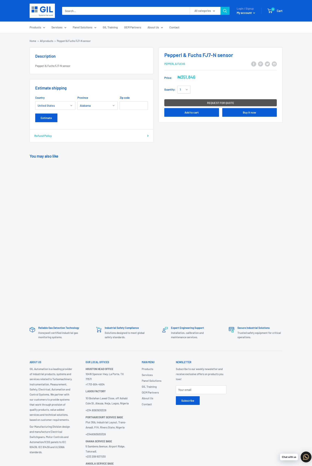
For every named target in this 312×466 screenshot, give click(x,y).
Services (56, 27)
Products (35, 27)
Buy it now (249, 112)
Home (33, 40)
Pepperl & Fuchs (174, 64)
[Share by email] (274, 64)
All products (46, 40)
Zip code (125, 97)
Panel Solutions (82, 27)
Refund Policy (43, 135)
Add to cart (192, 112)
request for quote (220, 103)
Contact (174, 27)
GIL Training (110, 27)
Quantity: (169, 89)
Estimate (46, 117)
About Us (153, 27)
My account (244, 12)
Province (82, 97)
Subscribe (187, 400)
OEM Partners (132, 27)
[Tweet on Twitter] (267, 64)
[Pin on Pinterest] (260, 64)
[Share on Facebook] (253, 64)
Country (40, 97)
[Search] (224, 11)
